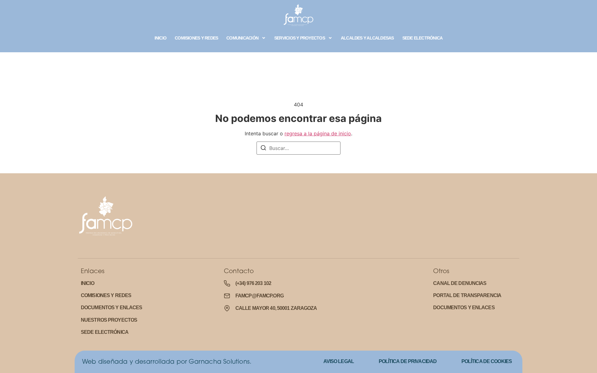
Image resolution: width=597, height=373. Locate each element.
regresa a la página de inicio (318, 133)
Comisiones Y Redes (196, 37)
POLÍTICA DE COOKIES (486, 361)
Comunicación (242, 37)
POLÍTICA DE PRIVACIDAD (408, 361)
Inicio (160, 37)
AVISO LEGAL (338, 361)
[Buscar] (263, 148)
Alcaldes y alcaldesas (367, 37)
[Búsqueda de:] (298, 148)
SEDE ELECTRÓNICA (422, 37)
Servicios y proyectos (299, 37)
